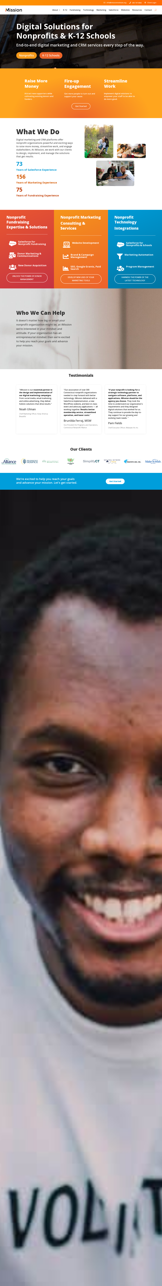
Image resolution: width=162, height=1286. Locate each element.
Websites (125, 10)
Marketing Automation (139, 254)
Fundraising (75, 10)
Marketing (101, 10)
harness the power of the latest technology (135, 279)
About (55, 10)
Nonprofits (26, 55)
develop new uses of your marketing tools (81, 279)
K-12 (65, 10)
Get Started (81, 106)
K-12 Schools (51, 55)
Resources (137, 10)
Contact (148, 10)
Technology (88, 10)
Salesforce (113, 10)
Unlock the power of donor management (27, 278)
